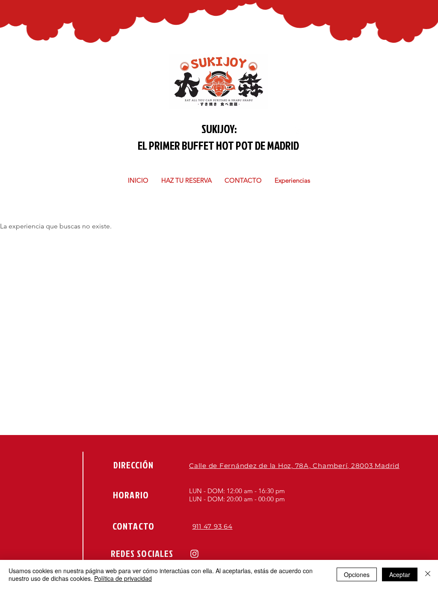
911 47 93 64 (212, 526)
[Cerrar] (428, 574)
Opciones (357, 574)
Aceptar (399, 574)
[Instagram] (194, 553)
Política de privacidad (123, 578)
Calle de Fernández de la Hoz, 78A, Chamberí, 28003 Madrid (294, 466)
